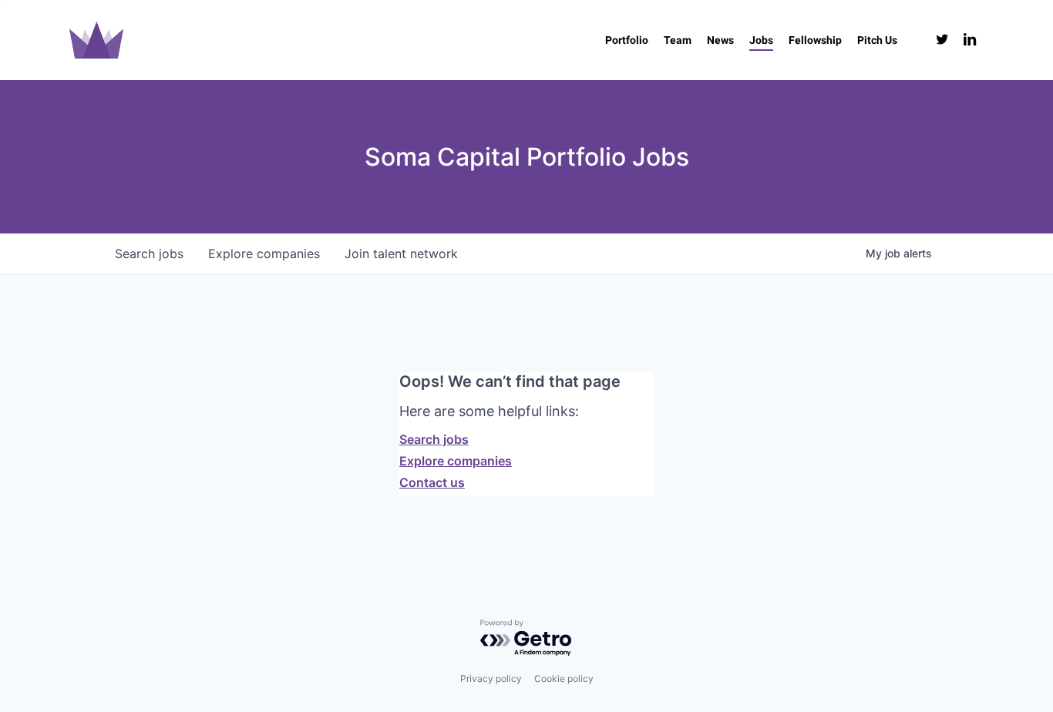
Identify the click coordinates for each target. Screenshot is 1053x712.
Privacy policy (491, 678)
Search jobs (434, 439)
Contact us (432, 482)
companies (264, 253)
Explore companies (455, 461)
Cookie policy (564, 678)
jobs (149, 253)
